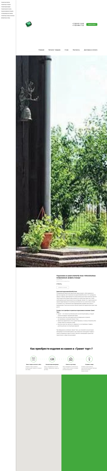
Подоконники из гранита (7, 11)
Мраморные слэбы (5, 17)
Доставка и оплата (90, 50)
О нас (66, 50)
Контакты (76, 50)
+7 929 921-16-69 (78, 23)
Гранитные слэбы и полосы (7, 15)
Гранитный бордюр (5, 6)
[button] (91, 24)
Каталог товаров (54, 50)
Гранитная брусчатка (6, 9)
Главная (41, 50)
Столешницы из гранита (7, 13)
